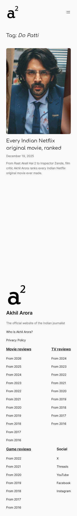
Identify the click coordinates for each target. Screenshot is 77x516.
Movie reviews (18, 349)
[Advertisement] (38, 242)
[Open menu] (68, 12)
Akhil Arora (19, 313)
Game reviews (18, 449)
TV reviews (61, 349)
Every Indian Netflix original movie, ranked (33, 144)
